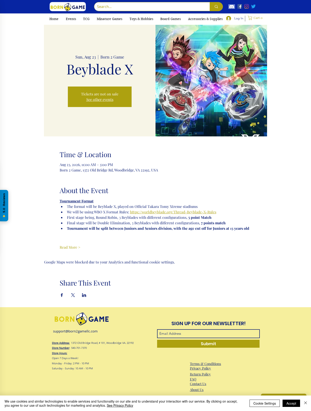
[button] (86, 19)
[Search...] (216, 6)
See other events (99, 99)
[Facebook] (239, 6)
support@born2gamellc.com (75, 331)
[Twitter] (253, 6)
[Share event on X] (73, 295)
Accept (291, 403)
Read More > (70, 247)
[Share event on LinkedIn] (84, 295)
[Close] (305, 403)
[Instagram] (246, 6)
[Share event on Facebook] (62, 295)
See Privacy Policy (120, 405)
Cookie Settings (264, 403)
